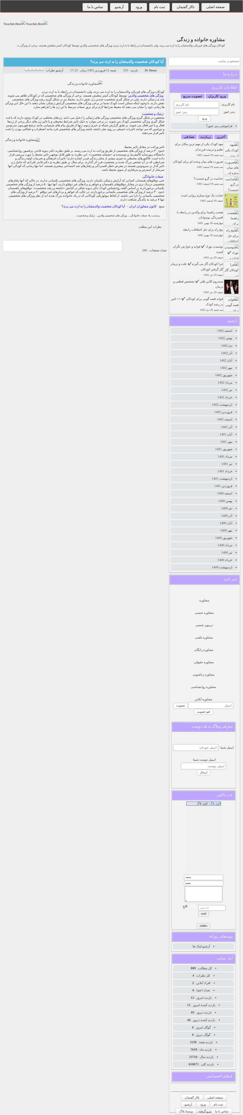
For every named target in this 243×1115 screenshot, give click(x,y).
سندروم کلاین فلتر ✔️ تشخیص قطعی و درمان (198, 287)
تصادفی (189, 137)
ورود (139, 7)
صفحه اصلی (215, 7)
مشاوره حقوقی (204, 662)
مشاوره (204, 600)
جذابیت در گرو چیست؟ (208, 181)
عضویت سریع (192, 96)
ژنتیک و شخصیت (152, 114)
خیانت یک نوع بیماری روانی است (202, 198)
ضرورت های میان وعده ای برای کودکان (198, 164)
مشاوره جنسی (204, 612)
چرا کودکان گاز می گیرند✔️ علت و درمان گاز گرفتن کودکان (196, 269)
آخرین (221, 137)
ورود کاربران (217, 96)
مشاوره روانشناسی (203, 687)
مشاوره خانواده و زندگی (201, 39)
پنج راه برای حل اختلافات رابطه (203, 232)
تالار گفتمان (185, 7)
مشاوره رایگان (203, 650)
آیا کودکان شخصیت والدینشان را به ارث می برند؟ (127, 61)
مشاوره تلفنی (204, 637)
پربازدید (205, 137)
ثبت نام (159, 7)
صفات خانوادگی (153, 176)
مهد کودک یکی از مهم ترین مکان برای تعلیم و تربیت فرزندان (199, 149)
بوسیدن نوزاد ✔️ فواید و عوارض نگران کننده (198, 252)
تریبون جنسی (204, 625)
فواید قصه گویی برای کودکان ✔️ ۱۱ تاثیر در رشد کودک (197, 304)
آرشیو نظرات (54, 70)
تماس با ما (95, 7)
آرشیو (119, 7)
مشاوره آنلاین (203, 699)
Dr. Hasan (151, 70)
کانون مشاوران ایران (142, 206)
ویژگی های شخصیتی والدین (145, 95)
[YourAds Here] (36, 24)
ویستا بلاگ (186, 1111)
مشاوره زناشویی (204, 674)
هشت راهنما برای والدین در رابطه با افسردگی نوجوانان (200, 217)
